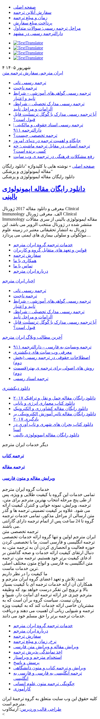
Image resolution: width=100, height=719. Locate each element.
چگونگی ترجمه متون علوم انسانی (44, 683)
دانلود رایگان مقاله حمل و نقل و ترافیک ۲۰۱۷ (54, 398)
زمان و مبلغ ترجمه (30, 17)
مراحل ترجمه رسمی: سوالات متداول (47, 28)
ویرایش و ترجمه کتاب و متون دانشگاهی (49, 667)
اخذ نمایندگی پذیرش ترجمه (37, 652)
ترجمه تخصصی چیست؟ (35, 135)
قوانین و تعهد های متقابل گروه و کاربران (50, 250)
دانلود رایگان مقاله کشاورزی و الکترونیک (50, 408)
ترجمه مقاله (13, 466)
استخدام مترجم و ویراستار (37, 657)
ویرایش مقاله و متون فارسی (28, 478)
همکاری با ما (24, 260)
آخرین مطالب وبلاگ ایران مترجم (32, 337)
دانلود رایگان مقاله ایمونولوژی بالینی (46, 435)
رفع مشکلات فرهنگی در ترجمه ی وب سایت (53, 156)
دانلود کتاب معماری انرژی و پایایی (44, 403)
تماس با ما (22, 265)
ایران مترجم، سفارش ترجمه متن (32, 73)
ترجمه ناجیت (25, 88)
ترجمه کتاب (13, 455)
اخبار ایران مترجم (18, 280)
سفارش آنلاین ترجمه (32, 12)
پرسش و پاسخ (26, 662)
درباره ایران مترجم (30, 271)
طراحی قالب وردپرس (41, 709)
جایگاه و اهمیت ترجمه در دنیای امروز (47, 140)
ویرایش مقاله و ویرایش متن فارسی (46, 646)
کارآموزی (22, 689)
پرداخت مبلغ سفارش (32, 23)
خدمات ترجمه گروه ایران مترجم (43, 244)
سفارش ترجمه (27, 255)
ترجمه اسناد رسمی (30, 378)
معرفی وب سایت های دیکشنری (42, 352)
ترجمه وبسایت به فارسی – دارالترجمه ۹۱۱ (52, 347)
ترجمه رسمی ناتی (29, 82)
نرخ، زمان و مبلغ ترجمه (34, 641)
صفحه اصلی (24, 7)
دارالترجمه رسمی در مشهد (38, 33)
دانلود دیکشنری (16, 388)
